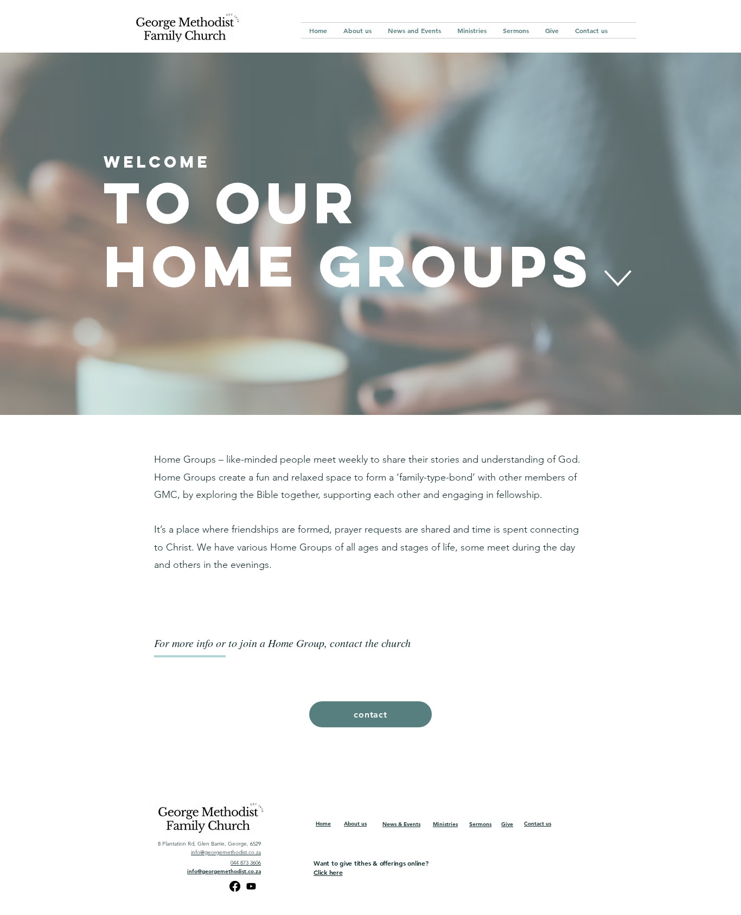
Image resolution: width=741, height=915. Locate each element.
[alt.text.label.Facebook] (234, 886)
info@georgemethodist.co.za (226, 852)
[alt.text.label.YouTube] (251, 886)
